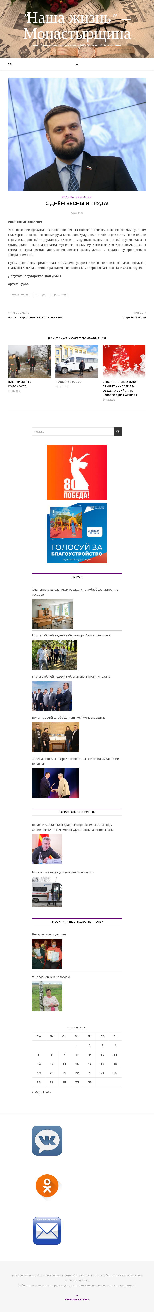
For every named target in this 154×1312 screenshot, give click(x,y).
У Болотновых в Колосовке (51, 977)
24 (102, 1073)
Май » (47, 1092)
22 (77, 1073)
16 (90, 1064)
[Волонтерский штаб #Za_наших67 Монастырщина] (55, 737)
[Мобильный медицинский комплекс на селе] (47, 892)
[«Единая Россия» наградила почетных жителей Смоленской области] (55, 783)
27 (51, 1082)
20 (51, 1073)
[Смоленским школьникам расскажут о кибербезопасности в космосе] (52, 614)
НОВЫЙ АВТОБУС (68, 381)
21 (64, 1073)
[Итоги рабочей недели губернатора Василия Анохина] (54, 655)
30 (90, 1082)
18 (115, 1064)
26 (39, 1082)
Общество (84, 197)
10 (102, 1054)
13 (51, 1064)
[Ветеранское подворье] (47, 954)
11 (115, 1054)
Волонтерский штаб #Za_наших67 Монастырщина (68, 717)
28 (64, 1082)
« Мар (36, 1092)
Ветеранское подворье (49, 934)
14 (64, 1064)
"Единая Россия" (20, 294)
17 (102, 1064)
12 (39, 1064)
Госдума (41, 294)
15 (77, 1064)
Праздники (59, 294)
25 (115, 1073)
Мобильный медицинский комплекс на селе (63, 872)
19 (39, 1073)
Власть (67, 197)
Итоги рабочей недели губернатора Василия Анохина (71, 635)
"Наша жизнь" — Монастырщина (77, 26)
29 (77, 1082)
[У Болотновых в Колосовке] (47, 997)
